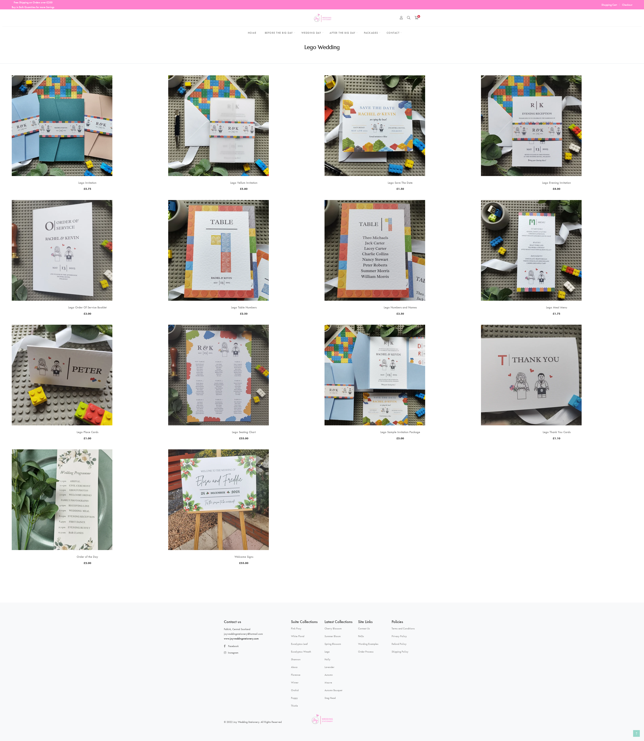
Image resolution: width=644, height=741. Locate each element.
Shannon (296, 659)
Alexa (294, 667)
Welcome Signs (243, 556)
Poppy (294, 698)
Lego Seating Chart (244, 432)
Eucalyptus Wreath (301, 651)
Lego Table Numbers (244, 307)
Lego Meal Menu (556, 307)
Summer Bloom (333, 636)
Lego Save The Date (400, 182)
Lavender (329, 667)
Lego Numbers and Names (400, 307)
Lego (327, 651)
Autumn (329, 674)
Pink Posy (296, 628)
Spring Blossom (333, 644)
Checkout (627, 4)
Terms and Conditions (403, 628)
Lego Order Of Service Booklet (87, 307)
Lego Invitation (87, 182)
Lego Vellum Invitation (243, 182)
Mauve (328, 682)
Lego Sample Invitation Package (400, 432)
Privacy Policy (399, 636)
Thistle (294, 705)
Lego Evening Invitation (556, 182)
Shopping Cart (609, 4)
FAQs (361, 636)
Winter (294, 682)
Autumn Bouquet (333, 690)
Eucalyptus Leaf (299, 644)
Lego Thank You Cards (557, 432)
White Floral (297, 636)
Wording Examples (368, 644)
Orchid (295, 690)
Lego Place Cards (87, 432)
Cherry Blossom (333, 628)
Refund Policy (399, 644)
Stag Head (330, 698)
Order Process (365, 651)
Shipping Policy (400, 651)
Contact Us (364, 628)
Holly (327, 659)
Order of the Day (87, 556)
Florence (295, 674)
